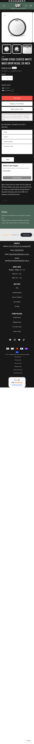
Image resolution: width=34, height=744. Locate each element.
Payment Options (17, 292)
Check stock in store (17, 109)
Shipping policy (17, 366)
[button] (4, 6)
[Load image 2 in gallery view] (17, 49)
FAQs (17, 288)
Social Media (17, 302)
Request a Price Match (17, 104)
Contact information (18, 369)
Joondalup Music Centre (14, 354)
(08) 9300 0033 (19, 250)
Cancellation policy (18, 373)
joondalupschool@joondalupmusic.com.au (17, 260)
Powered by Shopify (24, 354)
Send (7, 159)
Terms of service (18, 363)
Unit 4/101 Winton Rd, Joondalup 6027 (20, 246)
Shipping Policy (17, 322)
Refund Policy (17, 317)
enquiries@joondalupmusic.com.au (19, 254)
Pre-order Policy (17, 327)
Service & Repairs (17, 297)
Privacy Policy (17, 331)
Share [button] (5, 200)
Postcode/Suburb (7, 170)
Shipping (9, 71)
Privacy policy (18, 360)
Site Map (17, 306)
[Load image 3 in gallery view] (27, 49)
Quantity (4, 74)
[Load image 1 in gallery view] (6, 49)
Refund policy (18, 356)
